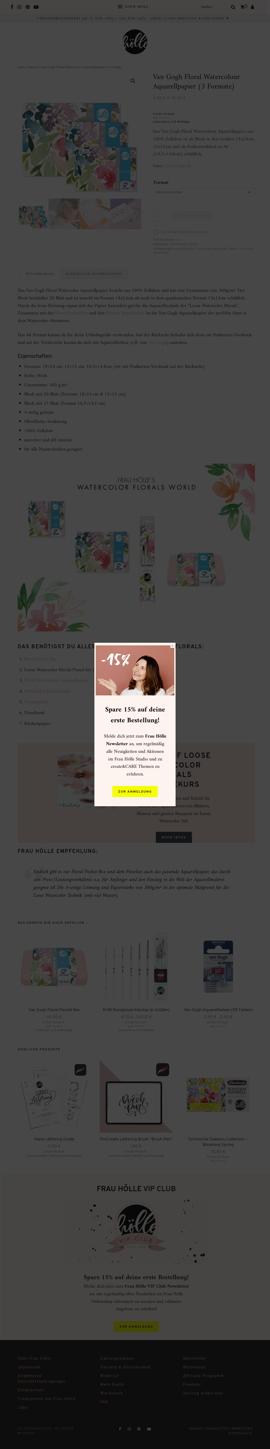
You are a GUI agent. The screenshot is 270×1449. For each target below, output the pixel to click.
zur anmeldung (135, 791)
